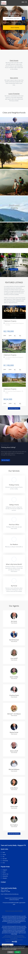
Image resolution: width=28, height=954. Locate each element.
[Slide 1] (8, 45)
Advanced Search (15, 22)
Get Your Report (5, 460)
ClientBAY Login (17, 902)
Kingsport (5, 870)
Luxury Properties (14, 94)
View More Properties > (14, 408)
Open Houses (14, 60)
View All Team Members (14, 833)
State (4, 852)
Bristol (4, 872)
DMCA (12, 902)
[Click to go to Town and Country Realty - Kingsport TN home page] (3, 3)
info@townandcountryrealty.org (11, 894)
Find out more (14, 269)
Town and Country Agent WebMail (14, 911)
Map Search (6, 22)
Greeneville (5, 876)
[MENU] (26, 2)
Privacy (4, 902)
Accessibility (8, 902)
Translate (24, 944)
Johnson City (5, 874)
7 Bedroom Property (10, 321)
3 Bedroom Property (10, 355)
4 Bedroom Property (10, 389)
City (3, 856)
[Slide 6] (19, 45)
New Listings (14, 78)
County (4, 854)
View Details (14, 623)
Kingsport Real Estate (10, 898)
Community (5, 860)
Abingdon (5, 878)
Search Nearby (14, 27)
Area (4, 862)
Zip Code (5, 858)
